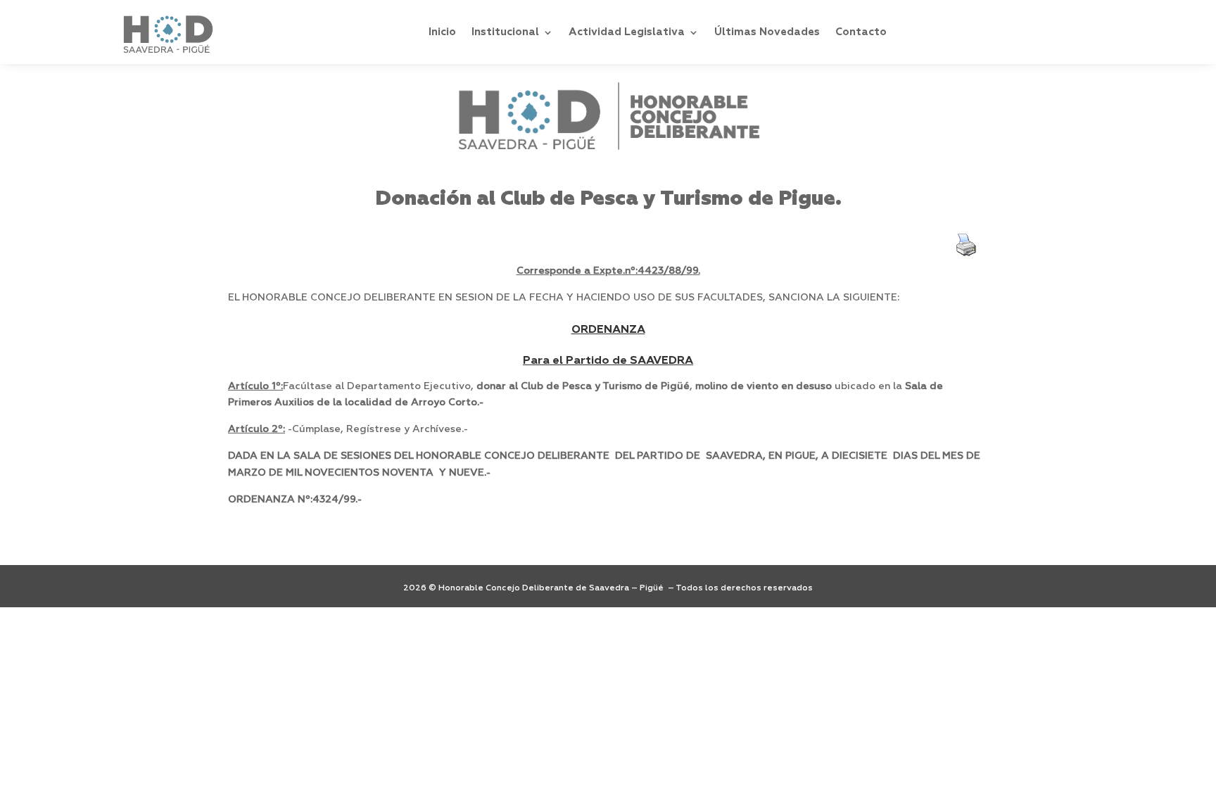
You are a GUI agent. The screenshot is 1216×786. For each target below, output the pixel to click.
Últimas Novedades (767, 32)
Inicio (442, 32)
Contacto (861, 32)
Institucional (505, 32)
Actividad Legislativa (627, 32)
